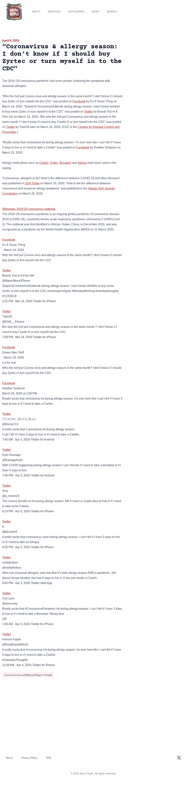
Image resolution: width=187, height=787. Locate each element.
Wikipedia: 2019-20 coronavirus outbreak (28, 208)
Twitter (88, 111)
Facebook (78, 101)
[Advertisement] (156, 64)
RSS (48, 757)
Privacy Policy (29, 757)
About (36, 11)
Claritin (44, 162)
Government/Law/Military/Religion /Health (28, 675)
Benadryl (65, 162)
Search (112, 11)
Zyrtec (54, 162)
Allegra (82, 162)
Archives (54, 11)
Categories (76, 11)
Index (95, 11)
